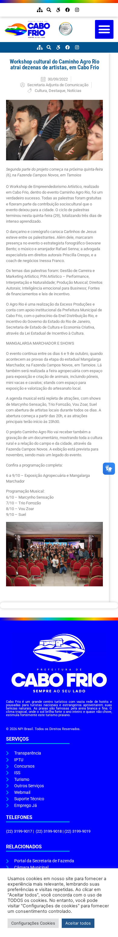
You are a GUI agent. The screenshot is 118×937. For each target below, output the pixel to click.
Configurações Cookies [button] (33, 923)
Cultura (41, 90)
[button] (104, 29)
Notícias (74, 90)
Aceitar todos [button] (78, 923)
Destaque (57, 90)
